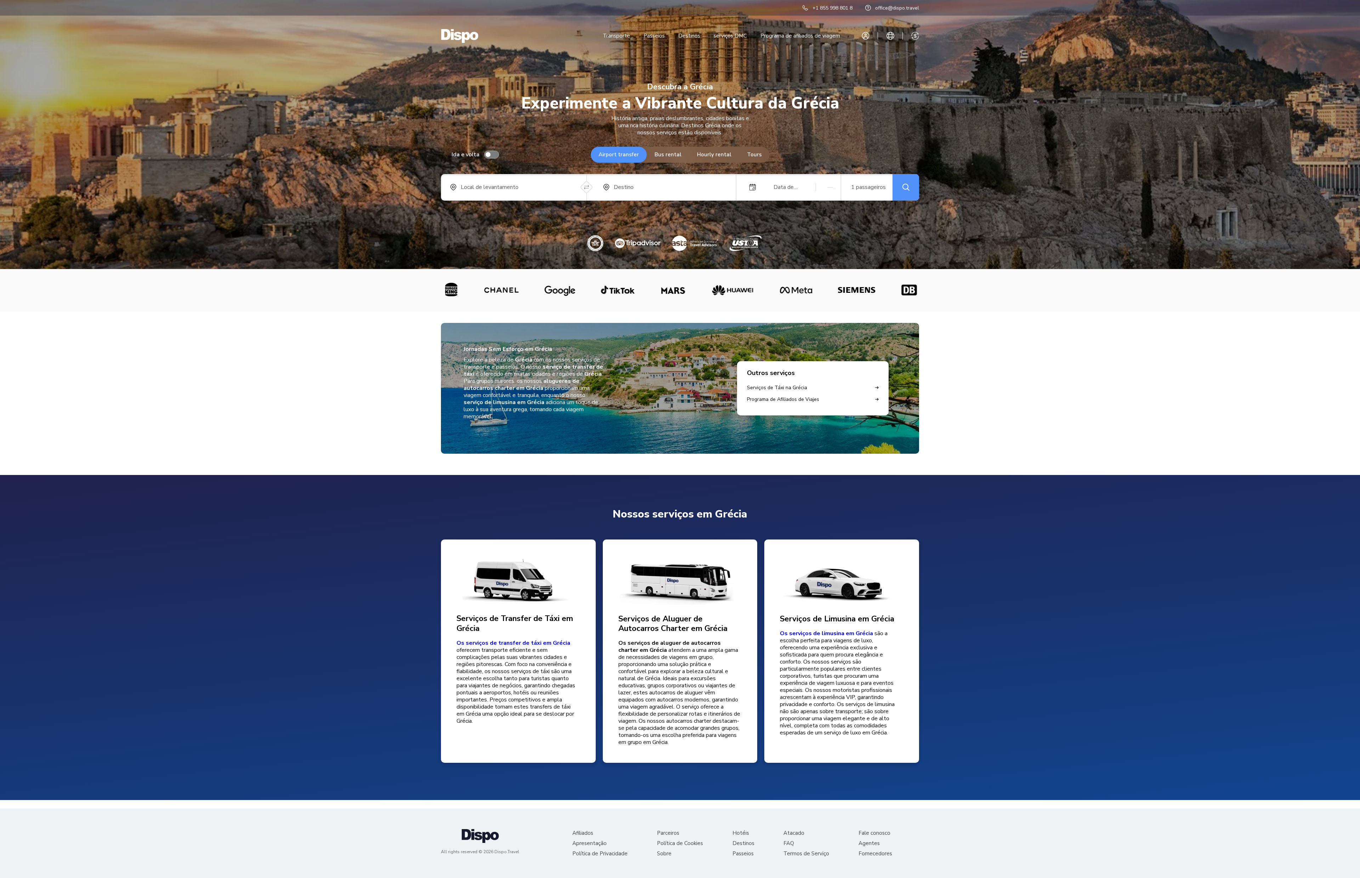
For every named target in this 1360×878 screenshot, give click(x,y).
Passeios (654, 35)
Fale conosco (874, 833)
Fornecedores (875, 853)
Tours (754, 154)
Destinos (689, 35)
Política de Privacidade (600, 853)
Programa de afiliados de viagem (800, 35)
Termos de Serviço (806, 853)
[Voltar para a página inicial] (459, 36)
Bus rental (667, 154)
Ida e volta (466, 154)
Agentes (869, 843)
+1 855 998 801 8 (832, 8)
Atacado (793, 833)
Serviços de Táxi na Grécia (777, 387)
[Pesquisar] (905, 187)
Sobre (664, 853)
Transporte (616, 35)
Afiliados (582, 833)
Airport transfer (619, 154)
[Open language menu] (890, 36)
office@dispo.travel (897, 8)
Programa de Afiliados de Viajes (783, 399)
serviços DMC (730, 35)
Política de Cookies (680, 843)
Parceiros (668, 833)
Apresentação (589, 843)
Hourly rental (714, 154)
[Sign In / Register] (865, 36)
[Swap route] (586, 187)
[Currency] (915, 36)
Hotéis (740, 833)
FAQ (788, 843)
